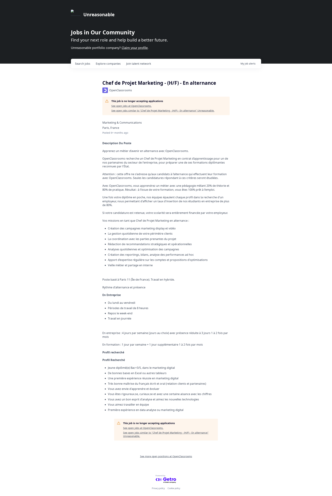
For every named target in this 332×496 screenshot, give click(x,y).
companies (108, 64)
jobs (82, 64)
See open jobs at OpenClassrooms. (131, 106)
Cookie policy (174, 488)
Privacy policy (158, 488)
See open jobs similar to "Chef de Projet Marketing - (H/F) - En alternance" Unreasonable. (162, 110)
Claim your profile (135, 48)
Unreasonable (98, 14)
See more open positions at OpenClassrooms (166, 456)
